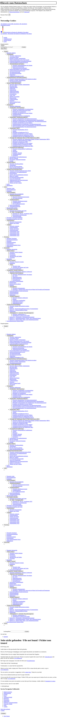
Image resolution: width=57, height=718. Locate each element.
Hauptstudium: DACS (14, 128)
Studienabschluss (14, 87)
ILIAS (8, 184)
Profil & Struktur (10, 250)
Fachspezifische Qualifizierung (16, 147)
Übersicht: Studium (11, 53)
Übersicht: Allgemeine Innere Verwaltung (22, 274)
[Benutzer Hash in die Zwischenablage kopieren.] (9, 15)
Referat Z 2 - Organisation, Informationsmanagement (22, 317)
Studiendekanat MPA (17, 303)
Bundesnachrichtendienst (18, 66)
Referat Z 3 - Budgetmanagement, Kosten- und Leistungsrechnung (25, 318)
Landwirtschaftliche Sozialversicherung (19, 62)
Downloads (12, 103)
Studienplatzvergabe (14, 92)
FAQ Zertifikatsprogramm (18, 203)
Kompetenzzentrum (11, 242)
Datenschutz (6, 701)
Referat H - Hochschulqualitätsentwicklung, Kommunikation (24, 308)
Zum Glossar (7, 716)
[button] (4, 23)
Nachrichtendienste (14, 292)
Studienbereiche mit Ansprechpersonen (19, 180)
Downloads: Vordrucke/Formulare (18, 159)
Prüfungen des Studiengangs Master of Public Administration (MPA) (24, 137)
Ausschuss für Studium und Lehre (20, 267)
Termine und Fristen (14, 228)
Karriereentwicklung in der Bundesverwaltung (16, 77)
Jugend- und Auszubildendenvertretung (19, 174)
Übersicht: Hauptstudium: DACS (20, 129)
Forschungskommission (12, 239)
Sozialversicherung (14, 293)
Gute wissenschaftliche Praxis (13, 245)
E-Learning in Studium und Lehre (14, 219)
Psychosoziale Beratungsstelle (17, 177)
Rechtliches (15, 155)
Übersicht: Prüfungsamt (15, 106)
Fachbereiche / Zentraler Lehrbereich (15, 270)
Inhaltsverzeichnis (8, 692)
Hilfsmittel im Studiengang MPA (20, 142)
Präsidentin (9, 259)
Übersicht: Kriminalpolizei (18, 288)
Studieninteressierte (17, 277)
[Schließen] (4, 526)
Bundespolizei (13, 282)
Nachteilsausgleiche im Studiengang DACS (22, 135)
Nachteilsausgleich (16, 154)
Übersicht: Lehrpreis (14, 226)
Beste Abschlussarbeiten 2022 (17, 167)
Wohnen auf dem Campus (16, 182)
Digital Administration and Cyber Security (19, 59)
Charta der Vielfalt (8, 704)
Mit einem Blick (13, 86)
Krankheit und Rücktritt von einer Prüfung (22, 113)
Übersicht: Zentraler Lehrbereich (20, 297)
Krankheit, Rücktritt (17, 153)
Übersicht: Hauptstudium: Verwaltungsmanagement (24, 118)
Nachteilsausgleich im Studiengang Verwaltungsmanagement (26, 124)
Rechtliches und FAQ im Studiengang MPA (22, 146)
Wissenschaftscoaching (12, 207)
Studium (6, 51)
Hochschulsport (13, 173)
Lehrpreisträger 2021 (14, 232)
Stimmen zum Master (14, 96)
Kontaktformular (31, 660)
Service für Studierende (15, 178)
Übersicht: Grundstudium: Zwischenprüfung (22, 109)
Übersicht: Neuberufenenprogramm (20, 197)
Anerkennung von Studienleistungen (18, 157)
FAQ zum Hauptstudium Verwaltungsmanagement (24, 126)
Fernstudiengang (16, 280)
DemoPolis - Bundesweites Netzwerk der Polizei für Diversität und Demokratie (31, 289)
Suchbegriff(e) (4, 47)
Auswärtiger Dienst (14, 57)
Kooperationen (13, 94)
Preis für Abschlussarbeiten (16, 166)
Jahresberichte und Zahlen (16, 256)
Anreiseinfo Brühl (8, 697)
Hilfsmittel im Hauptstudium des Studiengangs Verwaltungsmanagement (29, 121)
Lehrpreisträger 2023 (14, 234)
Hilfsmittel (14, 151)
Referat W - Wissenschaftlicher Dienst (18, 310)
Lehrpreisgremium (14, 230)
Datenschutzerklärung (14, 12)
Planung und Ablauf (14, 223)
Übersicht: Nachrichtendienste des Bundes (22, 65)
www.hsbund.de (18, 658)
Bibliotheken (10, 185)
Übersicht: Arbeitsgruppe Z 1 (19, 314)
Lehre (5, 187)
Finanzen (12, 285)
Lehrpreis (9, 224)
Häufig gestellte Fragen (15, 102)
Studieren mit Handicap (15, 181)
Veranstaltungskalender (15, 206)
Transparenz (6, 700)
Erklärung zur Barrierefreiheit (10, 702)
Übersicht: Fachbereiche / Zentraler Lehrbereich (21, 271)
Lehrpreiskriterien (14, 227)
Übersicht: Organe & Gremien (17, 261)
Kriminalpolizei (13, 286)
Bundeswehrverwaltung (15, 284)
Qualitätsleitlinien (16, 202)
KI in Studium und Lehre (12, 209)
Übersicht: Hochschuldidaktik (16, 194)
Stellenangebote (7, 693)
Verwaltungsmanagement (15, 73)
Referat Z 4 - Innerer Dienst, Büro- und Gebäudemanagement (24, 319)
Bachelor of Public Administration (17, 58)
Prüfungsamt (10, 104)
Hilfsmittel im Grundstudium (19, 111)
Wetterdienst (12, 74)
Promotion (12, 100)
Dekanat (14, 299)
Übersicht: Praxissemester (16, 222)
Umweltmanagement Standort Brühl (15, 321)
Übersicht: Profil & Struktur (16, 252)
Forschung (6, 237)
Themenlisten (13, 165)
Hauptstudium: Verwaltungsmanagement (18, 117)
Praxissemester (10, 220)
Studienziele (12, 88)
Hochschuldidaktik (11, 192)
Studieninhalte (13, 90)
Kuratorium (12, 263)
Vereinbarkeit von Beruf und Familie (21, 315)
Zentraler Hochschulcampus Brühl (14, 169)
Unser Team (12, 95)
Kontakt (11, 161)
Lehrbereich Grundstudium (18, 300)
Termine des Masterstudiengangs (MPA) (21, 140)
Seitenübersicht (48, 656)
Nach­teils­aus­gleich (16, 114)
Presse (5, 696)
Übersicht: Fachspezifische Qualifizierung (22, 149)
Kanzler (11, 307)
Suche (5, 705)
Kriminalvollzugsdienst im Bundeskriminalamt (20, 61)
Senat (11, 264)
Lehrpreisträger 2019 (14, 231)
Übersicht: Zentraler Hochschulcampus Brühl (20, 170)
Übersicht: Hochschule (12, 249)
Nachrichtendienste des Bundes (17, 64)
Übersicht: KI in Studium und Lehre (18, 210)
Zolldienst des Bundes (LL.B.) (17, 76)
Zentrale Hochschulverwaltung (13, 304)
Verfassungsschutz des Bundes (19, 68)
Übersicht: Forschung (12, 238)
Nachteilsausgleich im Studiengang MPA (22, 144)
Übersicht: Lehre (10, 188)
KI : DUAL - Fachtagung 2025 (16, 212)
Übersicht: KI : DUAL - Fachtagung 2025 (22, 213)
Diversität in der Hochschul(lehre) (14, 217)
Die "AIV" (15, 276)
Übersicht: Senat (16, 266)
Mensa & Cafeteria (14, 176)
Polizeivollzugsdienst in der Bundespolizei (19, 69)
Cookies (5, 706)
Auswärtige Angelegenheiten (16, 281)
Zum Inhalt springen (5, 25)
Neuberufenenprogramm (15, 195)
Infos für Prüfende (14, 158)
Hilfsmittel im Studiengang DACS (20, 132)
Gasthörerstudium (14, 99)
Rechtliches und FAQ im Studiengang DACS (23, 136)
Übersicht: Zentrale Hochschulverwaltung (19, 306)
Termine (14, 131)
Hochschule (6, 247)
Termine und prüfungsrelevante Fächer (21, 110)
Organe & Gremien (11, 260)
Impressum (26, 12)
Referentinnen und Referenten (19, 215)
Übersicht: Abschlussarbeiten (16, 163)
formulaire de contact (50, 681)
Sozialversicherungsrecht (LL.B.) (17, 70)
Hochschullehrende (11, 189)
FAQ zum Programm (17, 198)
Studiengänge (10, 54)
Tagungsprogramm (16, 216)
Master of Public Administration (14, 83)
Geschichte (12, 257)
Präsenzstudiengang (17, 278)
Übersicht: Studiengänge (15, 55)
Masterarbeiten (13, 98)
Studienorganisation (14, 91)
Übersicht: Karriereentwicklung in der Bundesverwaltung (23, 79)
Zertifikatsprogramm (14, 199)
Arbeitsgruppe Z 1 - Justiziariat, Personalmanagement (21, 312)
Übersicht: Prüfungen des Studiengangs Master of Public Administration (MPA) (31, 139)
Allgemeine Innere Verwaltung (16, 273)
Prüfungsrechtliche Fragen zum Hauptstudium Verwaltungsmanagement (29, 125)
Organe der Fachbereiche (15, 268)
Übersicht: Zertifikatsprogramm (19, 201)
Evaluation (9, 191)
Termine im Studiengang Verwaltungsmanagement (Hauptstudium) (28, 120)
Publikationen (10, 246)
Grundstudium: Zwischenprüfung (17, 107)
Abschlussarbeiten (11, 162)
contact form (28, 672)
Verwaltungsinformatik (15, 72)
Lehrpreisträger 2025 (14, 235)
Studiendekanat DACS (17, 301)
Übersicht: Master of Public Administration (20, 84)
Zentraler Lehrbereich (14, 296)
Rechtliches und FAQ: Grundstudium (21, 115)
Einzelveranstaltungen (15, 205)
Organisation (13, 255)
